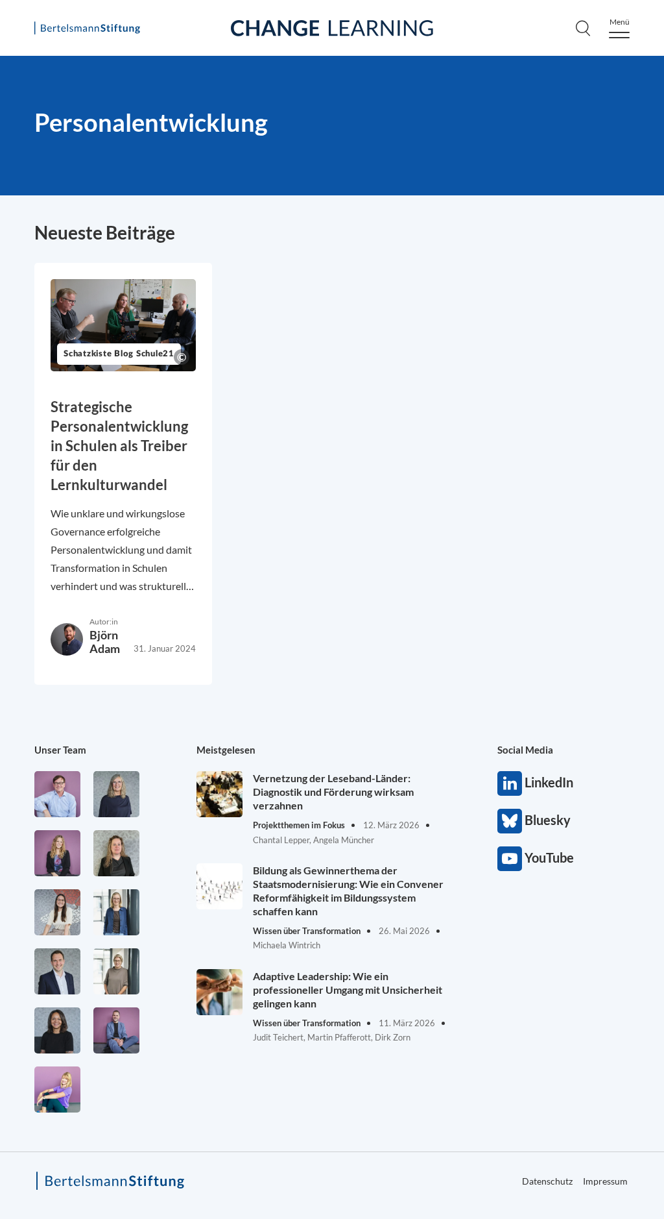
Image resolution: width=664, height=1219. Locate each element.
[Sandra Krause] (116, 853)
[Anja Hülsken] (116, 794)
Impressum (605, 1181)
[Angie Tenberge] (57, 1030)
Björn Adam (104, 642)
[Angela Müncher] (116, 912)
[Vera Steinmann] (116, 971)
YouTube (509, 858)
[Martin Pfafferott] (57, 971)
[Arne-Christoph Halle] (57, 794)
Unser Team (60, 750)
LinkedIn (509, 783)
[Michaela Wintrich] (57, 1089)
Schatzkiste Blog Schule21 (119, 354)
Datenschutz (547, 1181)
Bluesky (509, 821)
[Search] (583, 28)
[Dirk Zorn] (116, 1030)
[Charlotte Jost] (57, 853)
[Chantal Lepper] (57, 912)
